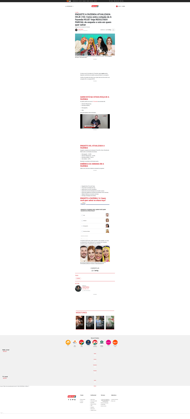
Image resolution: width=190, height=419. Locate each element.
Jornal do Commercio (114, 399)
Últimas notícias (82, 399)
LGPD (91, 405)
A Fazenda (95, 101)
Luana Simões (80, 29)
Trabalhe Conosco (93, 410)
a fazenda (78, 278)
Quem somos (93, 399)
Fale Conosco (93, 408)
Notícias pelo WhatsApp (104, 402)
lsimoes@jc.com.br (85, 288)
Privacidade (92, 402)
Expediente (92, 407)
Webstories (81, 313)
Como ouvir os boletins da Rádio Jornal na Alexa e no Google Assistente (105, 400)
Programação (103, 404)
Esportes (81, 402)
